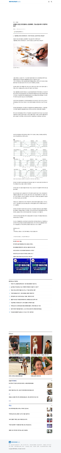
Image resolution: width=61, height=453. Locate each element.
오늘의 (13, 380)
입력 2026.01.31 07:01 (20, 29)
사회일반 (17, 22)
